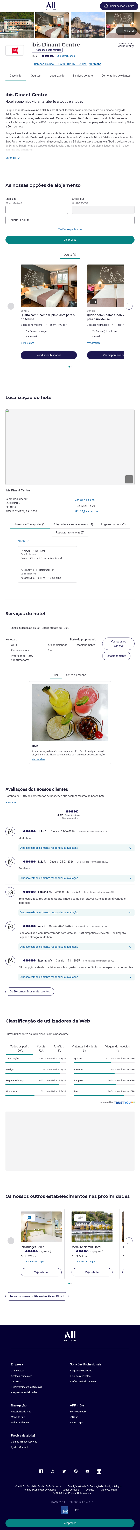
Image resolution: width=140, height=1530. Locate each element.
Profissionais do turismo (83, 1381)
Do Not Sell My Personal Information (72, 1493)
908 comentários (66, 56)
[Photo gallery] (70, 25)
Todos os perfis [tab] (19, 1048)
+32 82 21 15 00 (85, 500)
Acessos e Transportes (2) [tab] (30, 524)
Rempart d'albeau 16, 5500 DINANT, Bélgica (60, 64)
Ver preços (70, 1523)
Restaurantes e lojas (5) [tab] (70, 532)
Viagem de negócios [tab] (117, 1048)
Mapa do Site (18, 1417)
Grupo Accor (17, 1370)
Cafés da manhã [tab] (76, 675)
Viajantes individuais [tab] (84, 1048)
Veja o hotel (41, 1272)
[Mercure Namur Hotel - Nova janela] (92, 1226)
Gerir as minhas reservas (24, 1441)
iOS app (74, 1417)
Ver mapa (95, 64)
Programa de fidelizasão (24, 1392)
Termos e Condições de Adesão (39, 1489)
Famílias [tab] (58, 1048)
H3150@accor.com (86, 511)
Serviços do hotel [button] (25, 613)
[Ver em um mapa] (70, 447)
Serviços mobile (78, 1411)
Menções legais (109, 1489)
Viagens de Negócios (81, 1370)
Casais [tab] (41, 1048)
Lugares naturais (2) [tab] (113, 524)
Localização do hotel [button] (29, 397)
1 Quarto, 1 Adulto (19, 220)
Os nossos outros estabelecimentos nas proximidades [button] (67, 1196)
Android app (76, 1422)
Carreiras (16, 1381)
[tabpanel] (70, 315)
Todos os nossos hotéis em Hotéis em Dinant (37, 1296)
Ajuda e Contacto (20, 1447)
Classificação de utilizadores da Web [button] (47, 1021)
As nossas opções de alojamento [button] (43, 185)
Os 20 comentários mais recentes (30, 991)
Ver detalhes (38, 759)
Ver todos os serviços (118, 643)
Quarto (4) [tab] (70, 254)
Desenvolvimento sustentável (26, 1387)
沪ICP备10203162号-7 (81, 1502)
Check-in (13, 200)
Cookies (90, 1489)
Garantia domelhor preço (126, 45)
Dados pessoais (70, 1489)
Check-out (80, 200)
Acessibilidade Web (21, 1411)
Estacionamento (116, 656)
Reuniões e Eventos (80, 1376)
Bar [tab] (56, 675)
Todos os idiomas (20, 1422)
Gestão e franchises (21, 1376)
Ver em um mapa (35, 1261)
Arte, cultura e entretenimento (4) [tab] (73, 524)
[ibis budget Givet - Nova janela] (41, 1226)
